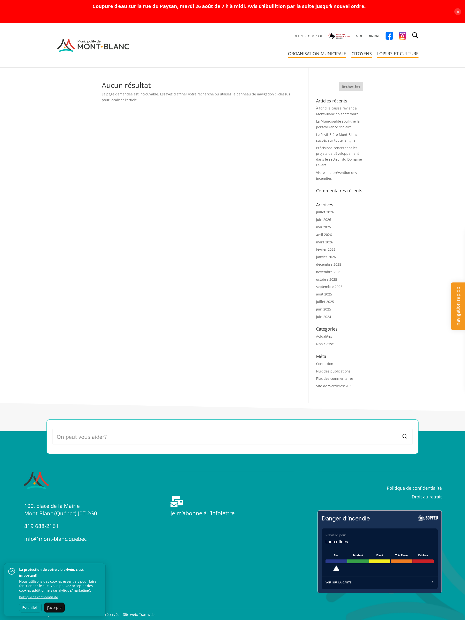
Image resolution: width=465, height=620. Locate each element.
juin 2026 (323, 219)
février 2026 (325, 249)
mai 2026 (323, 227)
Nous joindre (368, 36)
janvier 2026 (326, 257)
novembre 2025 (328, 272)
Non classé (325, 343)
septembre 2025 (329, 286)
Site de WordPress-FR (333, 386)
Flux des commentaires (335, 378)
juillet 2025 (325, 301)
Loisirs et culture (397, 54)
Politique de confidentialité (38, 597)
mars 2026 (324, 242)
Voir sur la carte (338, 582)
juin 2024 (323, 316)
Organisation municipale (317, 54)
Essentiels (30, 607)
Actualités (324, 336)
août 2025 (324, 294)
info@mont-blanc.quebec (55, 538)
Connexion (324, 363)
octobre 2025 (326, 279)
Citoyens (361, 54)
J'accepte (54, 607)
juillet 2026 (325, 212)
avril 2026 (324, 234)
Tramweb (147, 614)
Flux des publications (333, 371)
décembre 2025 (328, 264)
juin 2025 (323, 309)
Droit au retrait (427, 497)
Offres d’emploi (308, 36)
